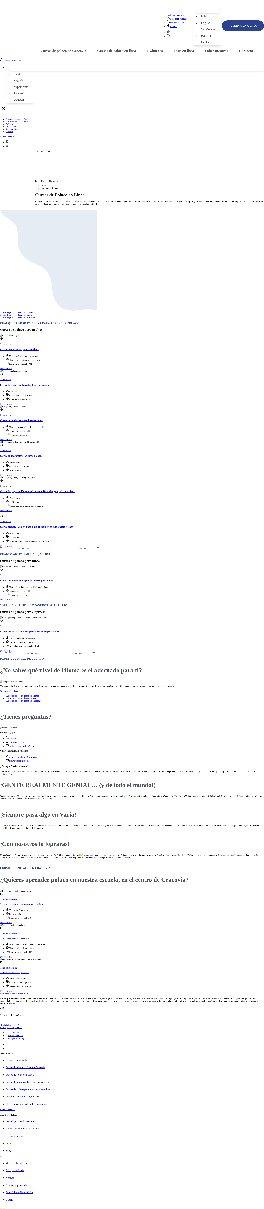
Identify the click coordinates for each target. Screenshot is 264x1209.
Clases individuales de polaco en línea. (21, 420)
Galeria (9, 1199)
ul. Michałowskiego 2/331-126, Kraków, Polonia (11, 1026)
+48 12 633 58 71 (15, 1032)
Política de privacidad (17, 1185)
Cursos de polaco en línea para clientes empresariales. (30, 631)
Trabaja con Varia (15, 1170)
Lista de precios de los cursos (21, 1121)
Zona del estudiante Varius (19, 1192)
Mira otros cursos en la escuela (13, 994)
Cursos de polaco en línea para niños (16, 315)
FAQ (8, 1143)
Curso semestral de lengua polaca (14, 938)
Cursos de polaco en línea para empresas (17, 317)
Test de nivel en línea (9, 691)
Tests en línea (184, 51)
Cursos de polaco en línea (116, 51)
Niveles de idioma (15, 1135)
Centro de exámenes (175, 15)
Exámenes (155, 51)
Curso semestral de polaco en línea (19, 349)
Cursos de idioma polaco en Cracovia (25, 1067)
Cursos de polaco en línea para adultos (16, 312)
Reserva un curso (243, 25)
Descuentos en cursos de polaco (22, 1128)
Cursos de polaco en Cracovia (63, 51)
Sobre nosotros (216, 51)
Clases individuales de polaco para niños (27, 1103)
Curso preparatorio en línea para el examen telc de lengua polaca (36, 526)
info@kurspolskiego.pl (19, 761)
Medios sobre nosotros (17, 1163)
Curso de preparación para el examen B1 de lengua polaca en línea (37, 491)
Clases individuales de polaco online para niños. (27, 580)
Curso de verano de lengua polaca (14, 972)
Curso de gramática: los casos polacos (21, 455)
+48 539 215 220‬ (16, 738)
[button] (208, 9)
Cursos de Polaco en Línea (20, 1074)
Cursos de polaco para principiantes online (28, 1089)
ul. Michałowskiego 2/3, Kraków (23, 757)
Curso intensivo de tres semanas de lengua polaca (21, 904)
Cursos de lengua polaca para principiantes (28, 1082)
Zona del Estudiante (178, 19)
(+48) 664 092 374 (17, 742)
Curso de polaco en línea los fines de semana (25, 385)
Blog (8, 1150)
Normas (10, 1177)
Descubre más (6, 368)
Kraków (173, 26)
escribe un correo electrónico (21, 746)
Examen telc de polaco (17, 1060)
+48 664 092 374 (177, 23)
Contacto (246, 51)
